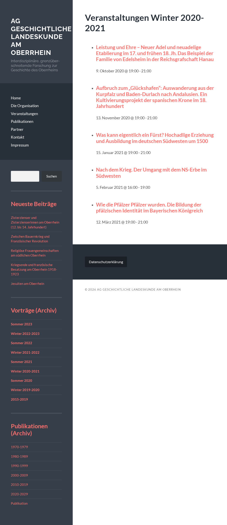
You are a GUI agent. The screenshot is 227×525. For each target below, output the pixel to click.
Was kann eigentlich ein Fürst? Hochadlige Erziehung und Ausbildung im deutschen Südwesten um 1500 (155, 138)
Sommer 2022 (21, 343)
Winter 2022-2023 (25, 334)
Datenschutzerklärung (106, 262)
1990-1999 (19, 466)
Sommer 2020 (21, 380)
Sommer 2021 (21, 362)
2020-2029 (19, 494)
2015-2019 (19, 399)
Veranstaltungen (24, 113)
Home (16, 98)
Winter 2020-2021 (25, 371)
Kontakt (17, 137)
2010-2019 (19, 484)
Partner (17, 129)
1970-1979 (19, 447)
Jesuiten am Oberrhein (27, 284)
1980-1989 (19, 456)
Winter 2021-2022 (25, 352)
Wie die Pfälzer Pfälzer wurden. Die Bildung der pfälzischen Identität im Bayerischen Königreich (149, 207)
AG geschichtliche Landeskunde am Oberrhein (41, 36)
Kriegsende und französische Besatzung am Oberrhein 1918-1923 (34, 269)
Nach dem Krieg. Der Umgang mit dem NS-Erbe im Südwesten (151, 172)
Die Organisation (25, 105)
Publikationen (22, 121)
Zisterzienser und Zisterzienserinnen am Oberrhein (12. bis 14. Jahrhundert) (35, 222)
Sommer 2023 (21, 324)
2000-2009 (19, 475)
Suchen (51, 176)
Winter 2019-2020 (25, 390)
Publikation (19, 503)
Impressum (20, 145)
